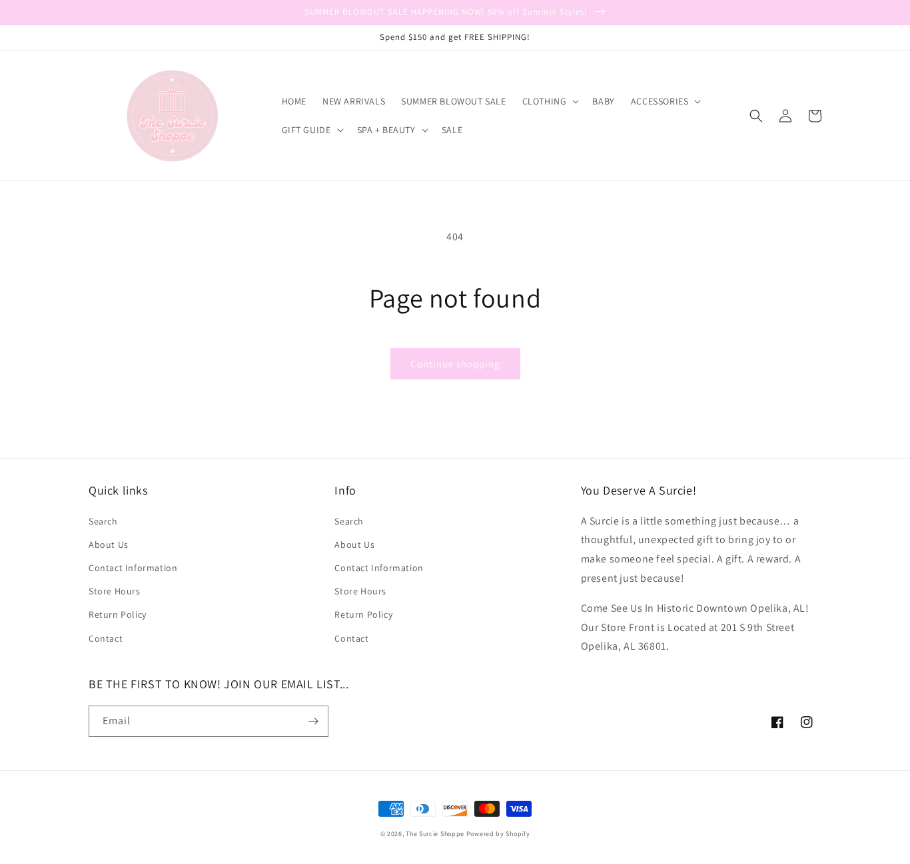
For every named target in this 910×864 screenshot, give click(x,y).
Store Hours (115, 591)
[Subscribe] (313, 721)
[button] (549, 101)
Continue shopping (455, 363)
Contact (106, 638)
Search (103, 521)
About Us (109, 544)
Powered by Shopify (498, 833)
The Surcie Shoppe (435, 833)
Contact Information (133, 568)
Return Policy (118, 614)
